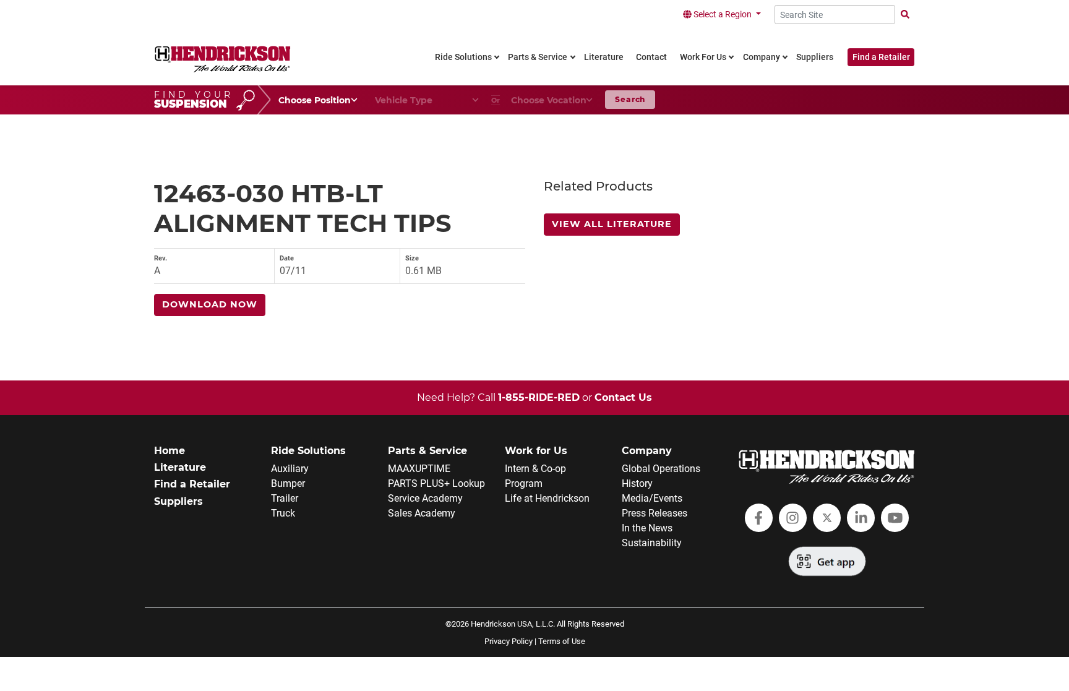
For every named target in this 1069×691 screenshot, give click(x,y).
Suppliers (178, 501)
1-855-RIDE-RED (539, 397)
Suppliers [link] (814, 57)
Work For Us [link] (703, 57)
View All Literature (612, 224)
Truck (283, 513)
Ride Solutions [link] (463, 57)
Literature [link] (604, 57)
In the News (647, 528)
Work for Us (536, 451)
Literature (180, 467)
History (637, 483)
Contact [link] (651, 57)
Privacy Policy (508, 641)
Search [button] (630, 99)
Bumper (288, 483)
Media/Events (652, 498)
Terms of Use (561, 641)
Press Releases (654, 513)
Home (169, 451)
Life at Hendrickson (547, 498)
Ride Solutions (308, 451)
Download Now (209, 304)
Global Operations (661, 468)
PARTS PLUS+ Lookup (436, 483)
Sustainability (652, 543)
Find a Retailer (881, 57)
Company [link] (761, 57)
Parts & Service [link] (537, 57)
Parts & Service (427, 451)
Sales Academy (421, 513)
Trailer (284, 498)
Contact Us (623, 397)
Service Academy (425, 498)
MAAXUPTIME (419, 468)
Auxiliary (290, 468)
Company (647, 451)
